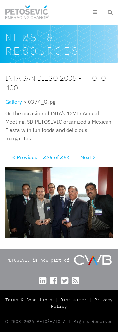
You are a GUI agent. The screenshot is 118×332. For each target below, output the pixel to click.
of (56, 157)
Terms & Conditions (30, 300)
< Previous (24, 157)
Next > (88, 157)
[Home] (27, 12)
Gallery (13, 101)
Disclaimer (73, 300)
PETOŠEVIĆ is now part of (39, 260)
